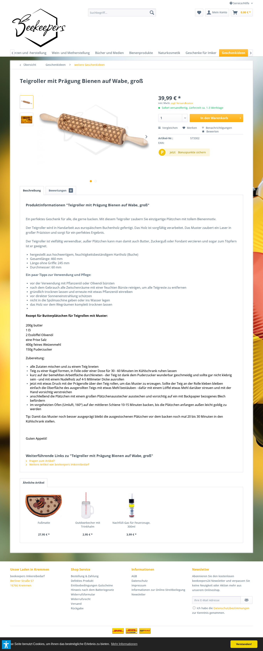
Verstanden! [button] (244, 644)
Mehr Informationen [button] (124, 644)
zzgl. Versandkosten (182, 103)
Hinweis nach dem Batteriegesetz (92, 590)
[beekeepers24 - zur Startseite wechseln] (38, 28)
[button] (6, 644)
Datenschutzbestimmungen (231, 608)
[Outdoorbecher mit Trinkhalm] (88, 505)
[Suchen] (152, 12)
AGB (134, 576)
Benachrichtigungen (218, 128)
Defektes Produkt (82, 581)
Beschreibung (32, 190)
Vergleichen (170, 128)
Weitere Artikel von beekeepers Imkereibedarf (58, 464)
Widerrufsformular (83, 594)
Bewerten (212, 131)
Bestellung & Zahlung (85, 576)
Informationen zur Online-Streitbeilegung (158, 590)
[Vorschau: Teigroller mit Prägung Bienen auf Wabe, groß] (26, 102)
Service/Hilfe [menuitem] (241, 3)
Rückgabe (77, 608)
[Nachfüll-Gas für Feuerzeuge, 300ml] (131, 505)
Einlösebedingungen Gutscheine (92, 585)
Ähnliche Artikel (33, 482)
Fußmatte (44, 523)
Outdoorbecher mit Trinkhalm (87, 524)
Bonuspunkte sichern (192, 152)
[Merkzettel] (199, 12)
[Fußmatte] (44, 505)
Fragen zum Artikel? (41, 461)
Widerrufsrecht (80, 599)
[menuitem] (122, 12)
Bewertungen (60, 190)
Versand (76, 603)
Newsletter (139, 594)
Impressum (139, 585)
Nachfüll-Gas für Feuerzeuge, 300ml (131, 524)
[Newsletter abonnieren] (246, 600)
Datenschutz (140, 581)
